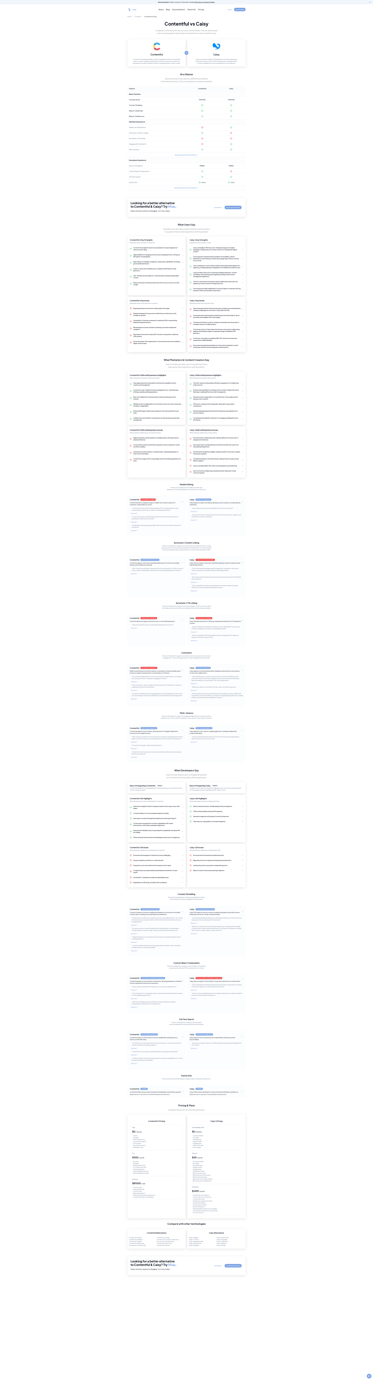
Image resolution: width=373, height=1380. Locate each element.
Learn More (217, 207)
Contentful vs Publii (135, 1237)
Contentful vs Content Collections (168, 1239)
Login (229, 9)
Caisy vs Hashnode (222, 1237)
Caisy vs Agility (193, 1237)
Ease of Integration (136, 166)
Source (133, 513)
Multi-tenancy (134, 149)
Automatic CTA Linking (137, 138)
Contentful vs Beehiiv (135, 1239)
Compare (138, 16)
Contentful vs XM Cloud (164, 1243)
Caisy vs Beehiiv (221, 1243)
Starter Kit (191, 9)
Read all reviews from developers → (186, 188)
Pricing (201, 9)
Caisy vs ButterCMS (195, 1243)
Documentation (178, 9)
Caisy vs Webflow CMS (196, 1241)
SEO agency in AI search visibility (205, 2)
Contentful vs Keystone (136, 1243)
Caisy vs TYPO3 (194, 1239)
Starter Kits (133, 182)
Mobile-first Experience (137, 127)
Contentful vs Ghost (163, 1245)
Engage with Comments (137, 144)
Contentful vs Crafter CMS (137, 1245)
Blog (168, 9)
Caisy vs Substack (222, 1241)
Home (129, 16)
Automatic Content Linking (138, 133)
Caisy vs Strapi (221, 1245)
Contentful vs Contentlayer (165, 1241)
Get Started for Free (233, 207)
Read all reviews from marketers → (186, 155)
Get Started (240, 9)
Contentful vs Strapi (163, 1237)
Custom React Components (139, 171)
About (161, 9)
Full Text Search (134, 177)
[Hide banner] (370, 2)
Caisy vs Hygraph (221, 1239)
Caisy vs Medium (194, 1245)
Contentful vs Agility (135, 1241)
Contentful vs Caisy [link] (150, 16)
